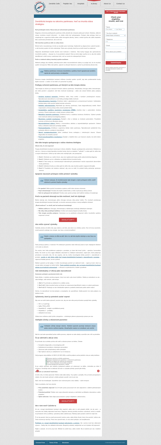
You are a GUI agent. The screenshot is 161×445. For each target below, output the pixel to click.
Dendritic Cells (54, 4)
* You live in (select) (111, 33)
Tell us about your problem (113, 51)
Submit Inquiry (116, 62)
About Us (107, 4)
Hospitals (80, 4)
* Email (108, 45)
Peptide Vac (67, 4)
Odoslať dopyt (68, 220)
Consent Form (40, 442)
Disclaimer (65, 442)
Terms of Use (53, 442)
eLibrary (94, 4)
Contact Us (120, 4)
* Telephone (109, 39)
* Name (108, 27)
